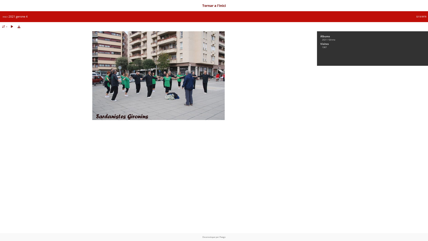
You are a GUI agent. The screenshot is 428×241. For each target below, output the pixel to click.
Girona (332, 39)
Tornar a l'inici (214, 5)
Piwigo (223, 237)
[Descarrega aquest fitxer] (18, 26)
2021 (324, 39)
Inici (5, 16)
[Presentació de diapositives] (11, 26)
